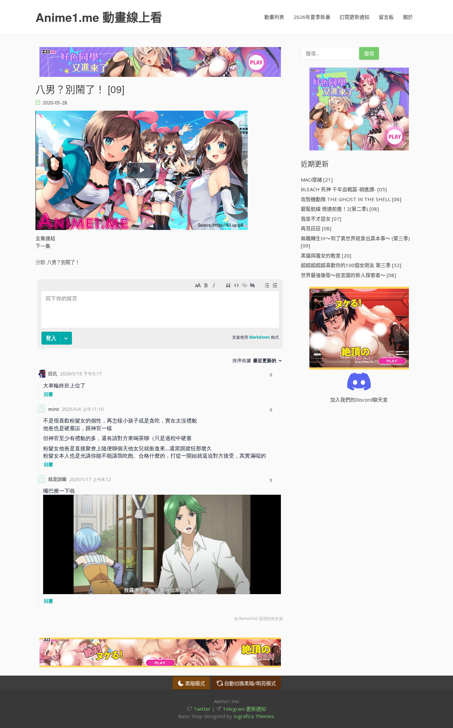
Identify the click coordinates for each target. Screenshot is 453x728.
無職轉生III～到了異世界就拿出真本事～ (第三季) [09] (355, 242)
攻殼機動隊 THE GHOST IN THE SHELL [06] (351, 199)
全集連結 (45, 238)
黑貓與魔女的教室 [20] (326, 255)
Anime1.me (98, 17)
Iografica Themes (253, 716)
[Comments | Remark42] (160, 452)
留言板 (386, 17)
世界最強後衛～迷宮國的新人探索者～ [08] (348, 275)
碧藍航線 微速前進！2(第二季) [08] (340, 208)
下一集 (42, 246)
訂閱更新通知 (354, 17)
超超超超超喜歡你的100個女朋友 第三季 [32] (351, 265)
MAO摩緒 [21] (317, 179)
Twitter (201, 708)
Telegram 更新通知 (243, 708)
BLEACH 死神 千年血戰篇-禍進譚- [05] (344, 189)
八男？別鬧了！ (63, 262)
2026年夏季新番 (311, 17)
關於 (408, 17)
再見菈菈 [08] (316, 228)
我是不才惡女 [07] (321, 218)
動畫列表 (274, 17)
